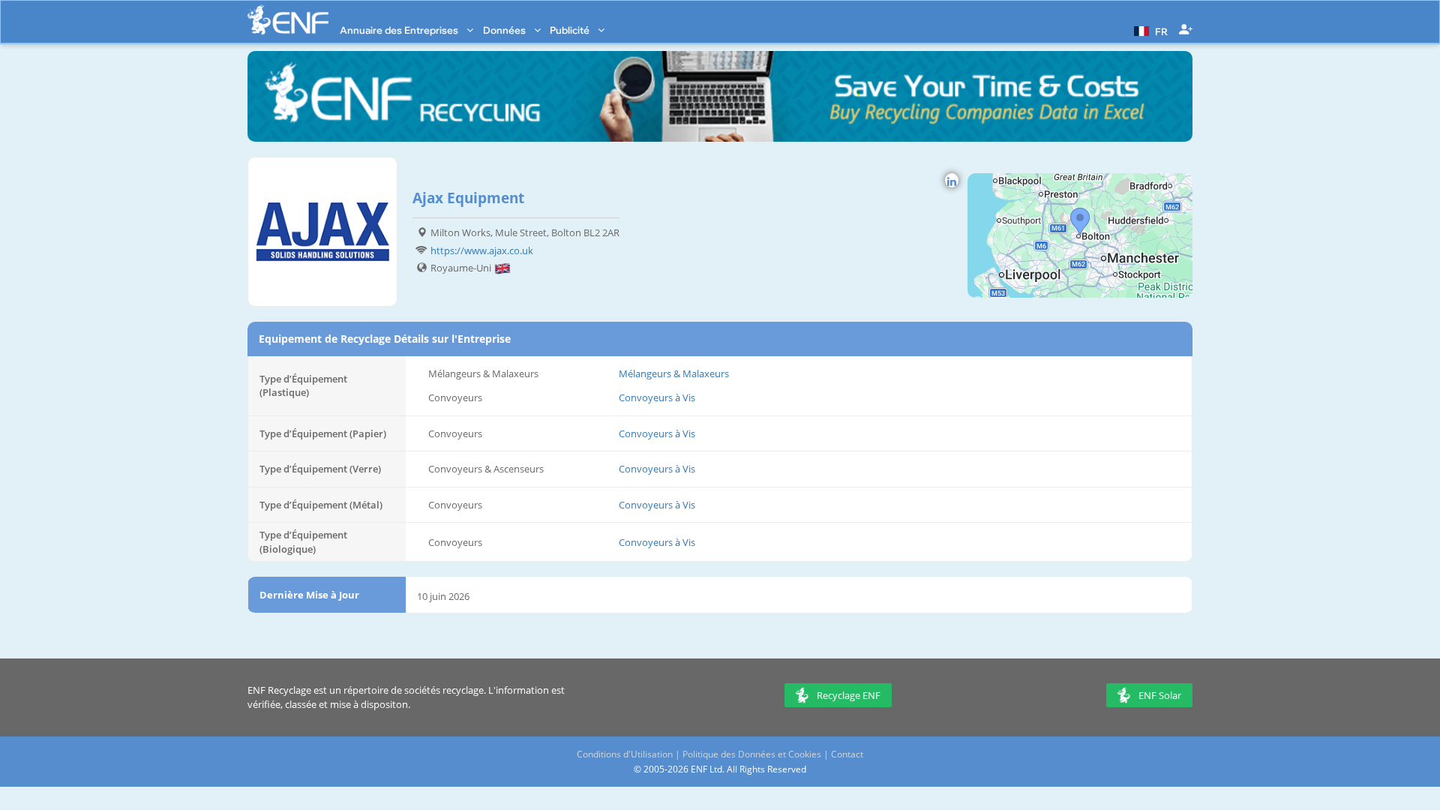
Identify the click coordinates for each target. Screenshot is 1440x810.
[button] (1149, 30)
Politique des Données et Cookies (751, 754)
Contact (847, 754)
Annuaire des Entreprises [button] (400, 30)
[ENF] (288, 19)
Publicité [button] (571, 30)
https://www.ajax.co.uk (481, 250)
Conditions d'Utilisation (625, 754)
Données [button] (505, 30)
